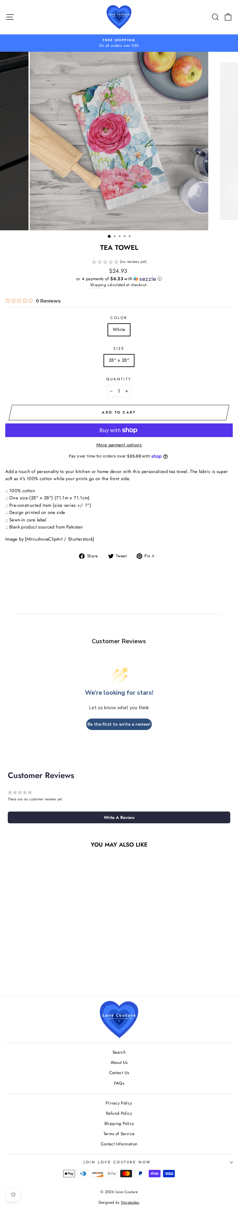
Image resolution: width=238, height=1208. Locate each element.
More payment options (119, 444)
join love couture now (117, 1162)
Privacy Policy (119, 1103)
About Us (119, 1062)
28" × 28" (119, 360)
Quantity (118, 379)
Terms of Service (119, 1134)
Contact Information (119, 1144)
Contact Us (119, 1072)
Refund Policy (119, 1113)
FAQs (119, 1083)
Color (119, 317)
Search (119, 1052)
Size (118, 348)
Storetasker (130, 1202)
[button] (119, 262)
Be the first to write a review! (119, 724)
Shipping (98, 285)
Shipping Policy (119, 1123)
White (119, 329)
